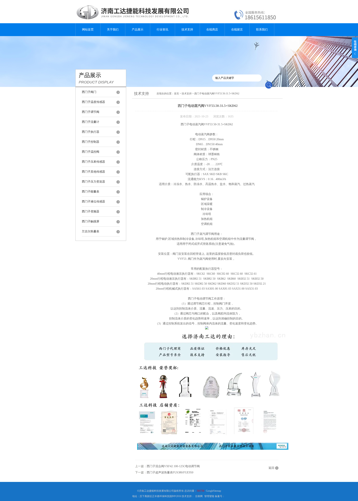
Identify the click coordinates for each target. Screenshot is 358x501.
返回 (271, 467)
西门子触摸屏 (90, 221)
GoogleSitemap (213, 490)
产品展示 (137, 29)
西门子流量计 (90, 121)
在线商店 (212, 29)
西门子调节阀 (90, 111)
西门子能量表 (90, 191)
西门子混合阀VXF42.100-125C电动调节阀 (173, 466)
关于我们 (113, 29)
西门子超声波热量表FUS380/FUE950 (170, 472)
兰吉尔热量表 (90, 231)
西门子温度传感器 (93, 102)
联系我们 (262, 29)
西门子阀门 (89, 92)
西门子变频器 (90, 211)
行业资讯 (162, 29)
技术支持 (187, 29)
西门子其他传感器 (93, 171)
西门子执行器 (90, 131)
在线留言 (237, 29)
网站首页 (88, 29)
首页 (176, 93)
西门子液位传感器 (93, 201)
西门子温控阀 (90, 151)
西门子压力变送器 (93, 181)
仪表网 (199, 496)
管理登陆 (209, 496)
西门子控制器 (90, 141)
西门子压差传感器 (93, 161)
